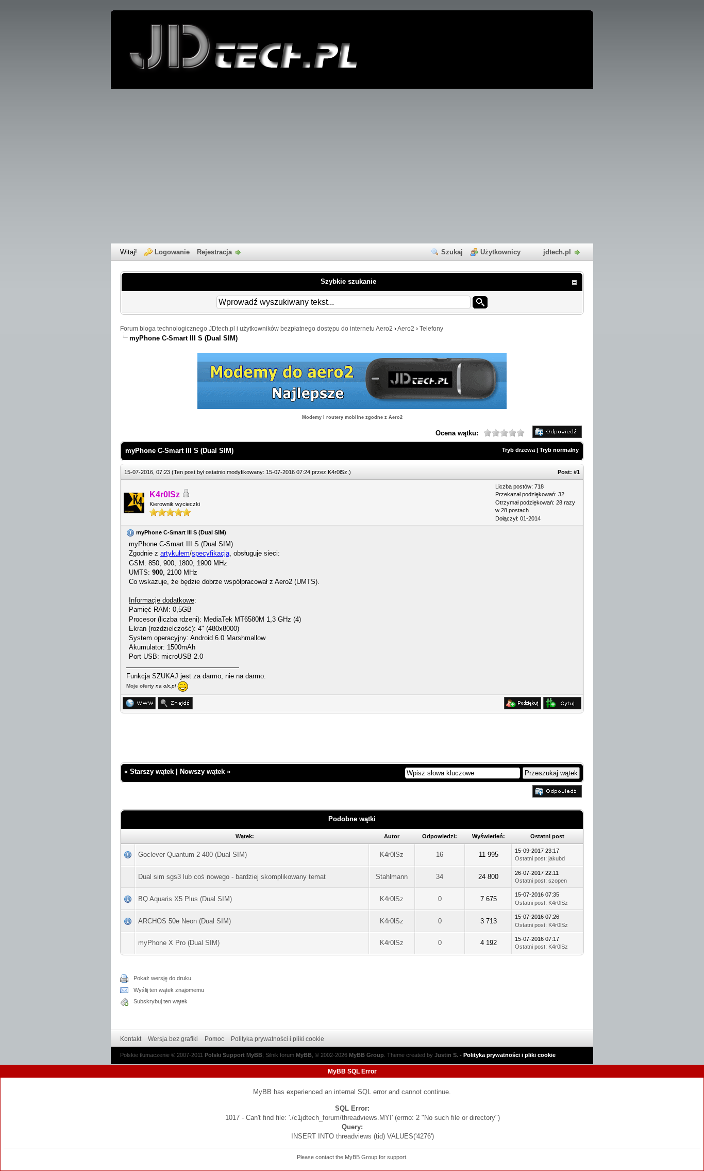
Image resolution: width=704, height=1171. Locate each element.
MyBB (304, 1055)
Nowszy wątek (202, 771)
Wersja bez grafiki (173, 1039)
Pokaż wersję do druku (162, 978)
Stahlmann (392, 877)
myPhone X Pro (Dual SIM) (179, 943)
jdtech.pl (557, 252)
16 (439, 854)
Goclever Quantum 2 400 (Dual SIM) (192, 854)
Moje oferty (140, 686)
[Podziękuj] (522, 707)
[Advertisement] (352, 166)
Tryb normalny (559, 450)
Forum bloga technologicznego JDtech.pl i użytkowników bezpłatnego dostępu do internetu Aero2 (256, 328)
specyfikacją (210, 553)
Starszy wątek (152, 771)
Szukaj (452, 252)
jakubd (556, 858)
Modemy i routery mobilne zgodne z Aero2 (352, 417)
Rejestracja (214, 252)
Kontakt (130, 1039)
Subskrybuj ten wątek (160, 1001)
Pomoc (214, 1039)
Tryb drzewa (518, 450)
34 (439, 877)
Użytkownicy (500, 252)
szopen (557, 880)
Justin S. (446, 1055)
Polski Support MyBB (233, 1055)
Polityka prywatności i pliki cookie (277, 1039)
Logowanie (172, 252)
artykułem (175, 553)
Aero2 (405, 328)
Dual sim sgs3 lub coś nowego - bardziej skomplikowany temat (232, 877)
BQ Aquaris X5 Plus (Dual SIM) (185, 899)
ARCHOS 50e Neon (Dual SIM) (184, 921)
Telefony (431, 328)
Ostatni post (530, 858)
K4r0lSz (337, 472)
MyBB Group (366, 1055)
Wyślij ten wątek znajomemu (168, 990)
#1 (577, 472)
